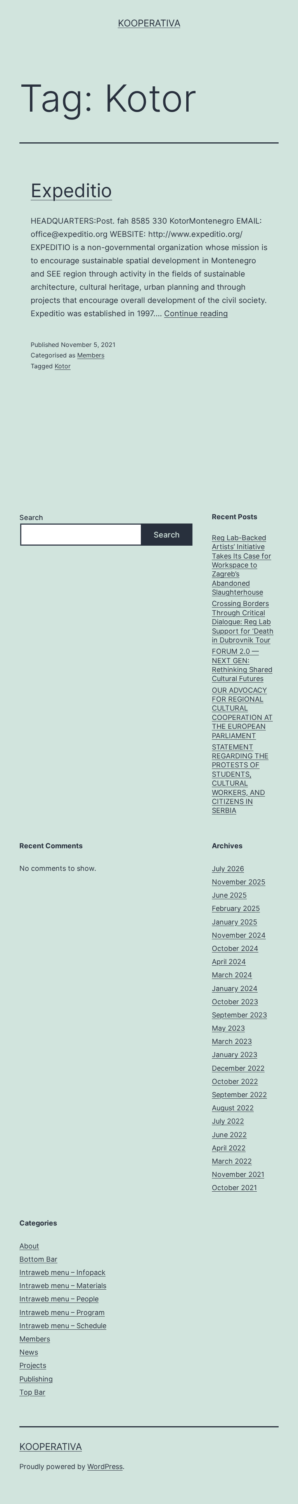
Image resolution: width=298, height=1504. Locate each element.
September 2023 (239, 1015)
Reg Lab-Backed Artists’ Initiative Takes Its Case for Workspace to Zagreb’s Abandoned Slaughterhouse (241, 565)
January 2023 (234, 1055)
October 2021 (234, 1188)
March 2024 (232, 975)
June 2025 (229, 895)
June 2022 (229, 1135)
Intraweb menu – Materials (62, 1286)
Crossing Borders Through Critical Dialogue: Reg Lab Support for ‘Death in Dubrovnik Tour (243, 621)
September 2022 (239, 1095)
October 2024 (235, 948)
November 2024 (239, 935)
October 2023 (235, 1002)
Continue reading (196, 313)
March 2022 (232, 1161)
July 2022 (228, 1121)
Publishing (36, 1379)
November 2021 (238, 1174)
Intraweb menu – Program (62, 1312)
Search (31, 517)
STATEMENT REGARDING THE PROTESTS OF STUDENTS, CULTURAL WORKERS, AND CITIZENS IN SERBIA (240, 779)
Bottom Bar (38, 1259)
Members (90, 355)
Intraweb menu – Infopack (62, 1272)
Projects (32, 1365)
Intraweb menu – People (59, 1299)
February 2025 (236, 908)
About (29, 1246)
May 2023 (228, 1028)
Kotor (63, 366)
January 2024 (235, 988)
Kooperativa (149, 23)
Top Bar (32, 1392)
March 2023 (232, 1041)
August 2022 (233, 1108)
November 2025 (238, 882)
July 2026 (228, 869)
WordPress (105, 1466)
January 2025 (234, 922)
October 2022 (235, 1081)
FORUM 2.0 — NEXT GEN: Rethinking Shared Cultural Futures (242, 665)
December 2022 (238, 1068)
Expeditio (71, 190)
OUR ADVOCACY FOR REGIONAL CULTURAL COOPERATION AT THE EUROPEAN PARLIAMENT (242, 713)
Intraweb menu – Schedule (62, 1326)
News (28, 1352)
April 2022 (229, 1148)
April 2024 (229, 962)
